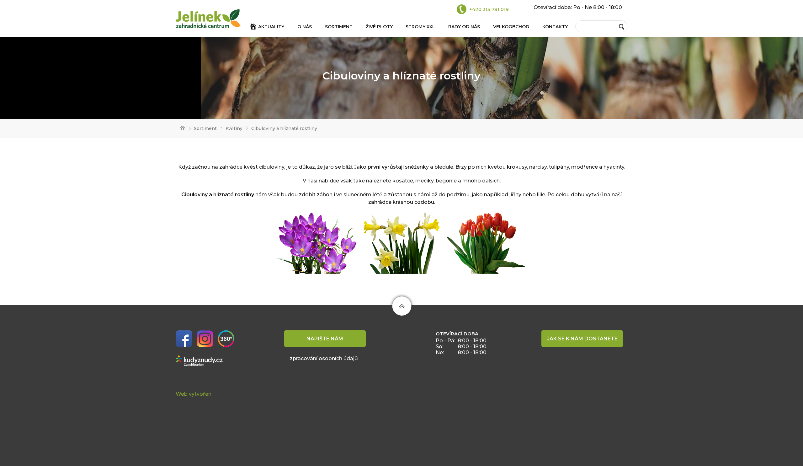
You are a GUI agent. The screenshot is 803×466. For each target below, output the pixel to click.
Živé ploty (379, 27)
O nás (304, 27)
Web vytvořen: (194, 394)
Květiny (234, 128)
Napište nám (324, 339)
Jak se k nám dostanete (582, 339)
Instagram (205, 338)
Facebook (184, 338)
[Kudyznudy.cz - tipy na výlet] (199, 360)
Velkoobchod (511, 27)
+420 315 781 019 (489, 9)
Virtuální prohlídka (226, 338)
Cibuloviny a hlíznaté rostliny (284, 128)
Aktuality (271, 27)
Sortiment (339, 27)
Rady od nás (464, 27)
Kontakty (555, 27)
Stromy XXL (420, 27)
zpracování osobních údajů (324, 358)
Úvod (180, 128)
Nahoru (402, 306)
